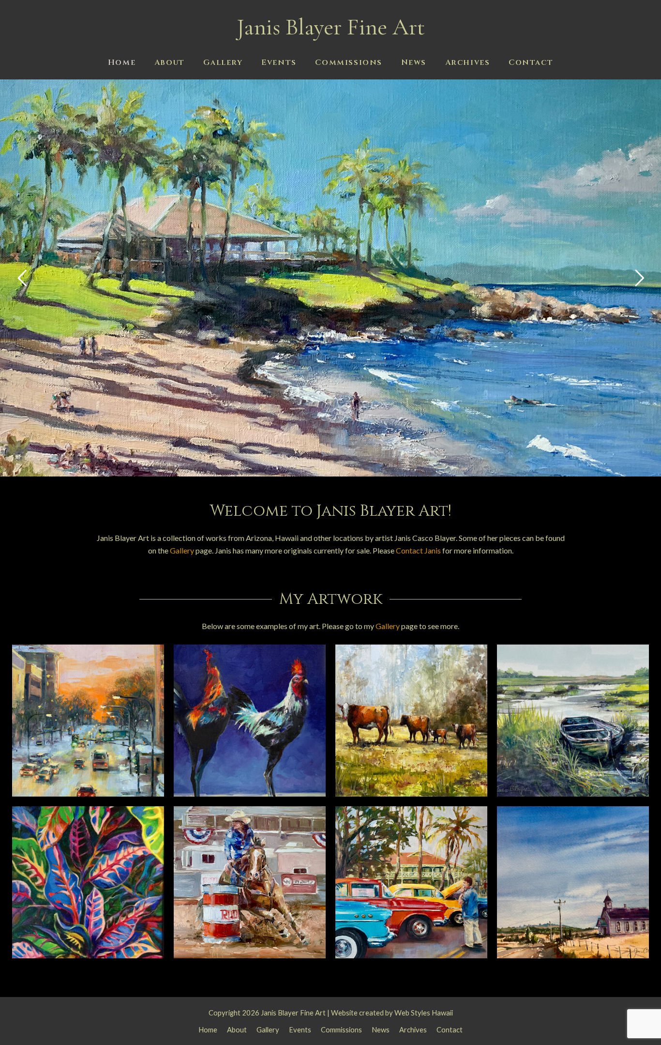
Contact (449, 1029)
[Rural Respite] (573, 881)
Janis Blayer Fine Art (331, 27)
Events (300, 1029)
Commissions (341, 1029)
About (237, 1029)
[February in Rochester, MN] (88, 719)
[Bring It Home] (250, 881)
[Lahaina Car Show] (411, 881)
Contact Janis (418, 550)
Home (207, 1029)
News (381, 1029)
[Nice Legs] (250, 719)
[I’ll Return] (573, 719)
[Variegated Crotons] (88, 881)
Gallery (182, 550)
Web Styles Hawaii (423, 1012)
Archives (413, 1029)
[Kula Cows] (411, 719)
